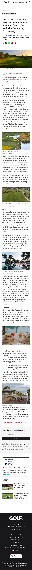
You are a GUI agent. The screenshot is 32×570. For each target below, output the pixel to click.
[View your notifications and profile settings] (13, 2)
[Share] (3, 43)
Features (4, 10)
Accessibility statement (16, 537)
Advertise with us (16, 545)
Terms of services (21, 443)
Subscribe (21, 2)
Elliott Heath (11, 73)
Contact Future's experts (16, 526)
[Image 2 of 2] (26, 394)
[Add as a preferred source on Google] (16, 556)
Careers (16, 542)
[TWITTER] (6, 464)
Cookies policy (16, 540)
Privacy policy (16, 534)
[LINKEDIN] (9, 464)
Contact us (16, 529)
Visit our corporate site (22, 563)
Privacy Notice (22, 444)
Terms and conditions (16, 532)
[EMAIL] (12, 464)
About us (16, 524)
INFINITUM (6, 78)
